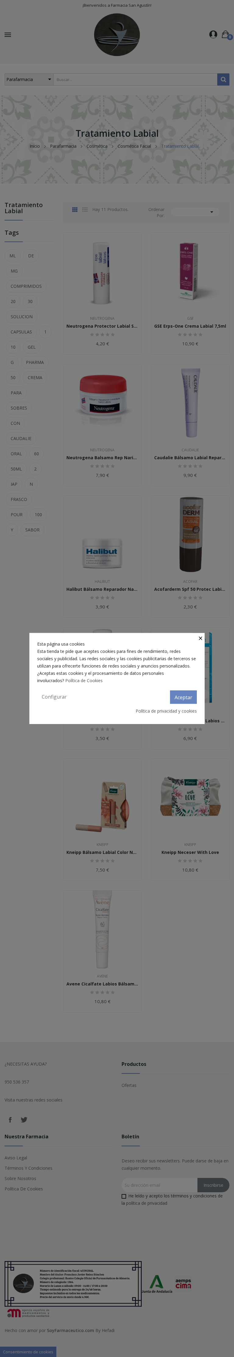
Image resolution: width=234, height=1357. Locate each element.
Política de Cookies (84, 680)
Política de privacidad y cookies (166, 711)
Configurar (54, 696)
